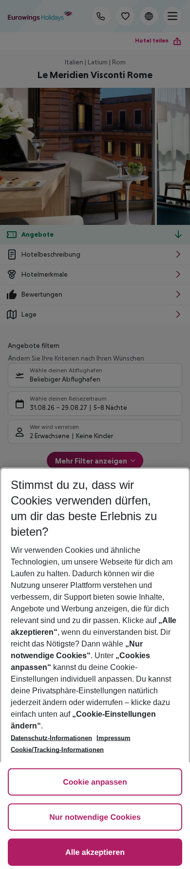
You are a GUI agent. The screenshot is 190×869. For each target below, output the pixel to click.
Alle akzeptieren (95, 853)
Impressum (113, 738)
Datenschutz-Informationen (51, 738)
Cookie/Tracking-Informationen (57, 749)
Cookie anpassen (95, 782)
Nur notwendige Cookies (95, 817)
